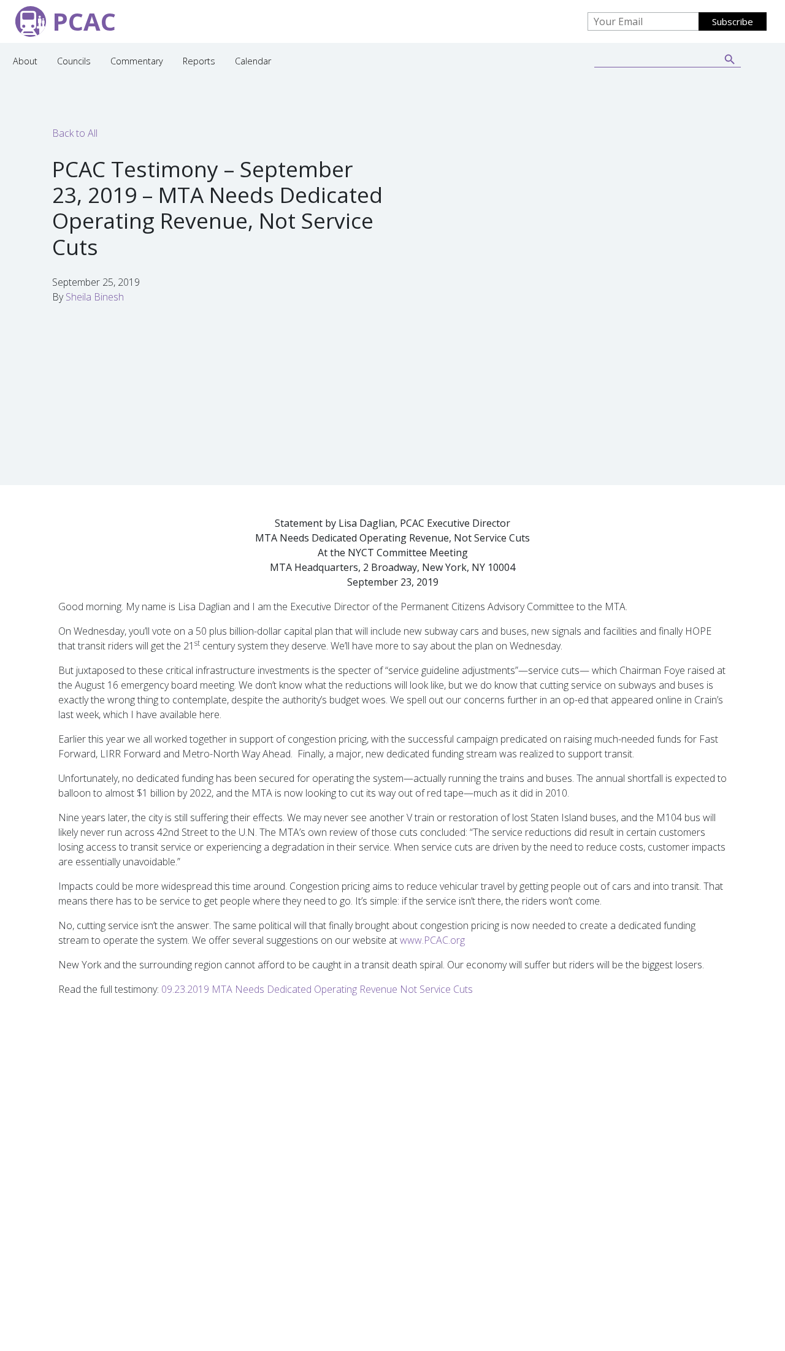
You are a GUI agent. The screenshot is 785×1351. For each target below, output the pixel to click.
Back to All (75, 133)
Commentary (136, 61)
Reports (199, 61)
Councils (74, 61)
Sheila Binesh (95, 297)
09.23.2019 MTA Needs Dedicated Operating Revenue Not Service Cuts (317, 989)
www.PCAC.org (432, 940)
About (25, 61)
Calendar (253, 61)
